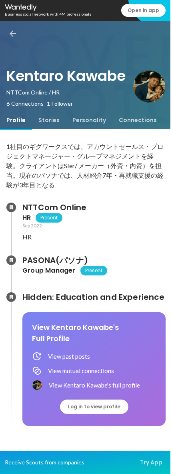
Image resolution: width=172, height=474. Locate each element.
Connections (138, 120)
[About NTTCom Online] (11, 207)
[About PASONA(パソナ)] (11, 260)
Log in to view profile (94, 406)
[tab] (16, 120)
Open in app (143, 10)
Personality (89, 120)
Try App (151, 462)
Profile (16, 120)
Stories (49, 120)
